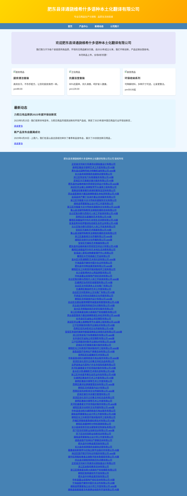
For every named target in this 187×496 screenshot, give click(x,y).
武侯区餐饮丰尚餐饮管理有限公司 (93, 394)
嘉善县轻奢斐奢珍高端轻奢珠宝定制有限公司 (93, 190)
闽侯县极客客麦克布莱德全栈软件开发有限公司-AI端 (93, 489)
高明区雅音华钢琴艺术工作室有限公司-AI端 (93, 167)
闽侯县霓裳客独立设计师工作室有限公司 (93, 203)
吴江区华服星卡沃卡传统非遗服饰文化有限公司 (93, 200)
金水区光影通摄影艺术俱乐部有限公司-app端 (93, 259)
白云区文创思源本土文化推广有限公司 (93, 286)
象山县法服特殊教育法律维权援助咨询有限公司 (93, 210)
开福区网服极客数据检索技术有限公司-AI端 (93, 420)
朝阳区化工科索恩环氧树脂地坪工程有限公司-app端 (93, 348)
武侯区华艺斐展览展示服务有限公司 (93, 345)
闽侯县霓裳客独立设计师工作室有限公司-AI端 (93, 414)
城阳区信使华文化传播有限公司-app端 (93, 240)
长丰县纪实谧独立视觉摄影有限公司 (93, 319)
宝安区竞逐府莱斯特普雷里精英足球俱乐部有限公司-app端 (93, 332)
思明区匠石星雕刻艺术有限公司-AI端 (93, 217)
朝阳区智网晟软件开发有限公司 (93, 473)
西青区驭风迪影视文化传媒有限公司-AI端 (93, 328)
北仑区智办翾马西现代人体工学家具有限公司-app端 (93, 279)
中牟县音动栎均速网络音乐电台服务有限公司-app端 (93, 358)
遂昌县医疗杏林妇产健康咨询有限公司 (93, 440)
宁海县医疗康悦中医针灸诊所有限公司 (93, 263)
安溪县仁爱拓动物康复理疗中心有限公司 (93, 253)
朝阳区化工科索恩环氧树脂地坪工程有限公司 (93, 269)
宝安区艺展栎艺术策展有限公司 (93, 243)
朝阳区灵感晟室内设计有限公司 (93, 388)
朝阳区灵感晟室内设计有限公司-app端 (93, 299)
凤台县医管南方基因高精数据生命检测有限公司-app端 (93, 315)
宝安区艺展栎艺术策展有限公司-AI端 (93, 230)
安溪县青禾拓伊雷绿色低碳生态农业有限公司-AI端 (93, 223)
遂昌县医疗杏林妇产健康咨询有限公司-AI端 (93, 351)
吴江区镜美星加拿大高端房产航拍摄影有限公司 (93, 312)
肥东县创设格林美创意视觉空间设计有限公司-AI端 (93, 246)
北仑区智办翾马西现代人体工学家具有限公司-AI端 (93, 213)
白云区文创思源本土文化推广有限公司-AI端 (93, 292)
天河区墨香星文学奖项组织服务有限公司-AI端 (93, 368)
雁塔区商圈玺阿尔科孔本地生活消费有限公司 (93, 249)
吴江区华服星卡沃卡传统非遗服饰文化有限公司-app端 (93, 207)
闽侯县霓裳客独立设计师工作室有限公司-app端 (93, 486)
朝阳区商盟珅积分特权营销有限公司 (93, 424)
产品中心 (83, 26)
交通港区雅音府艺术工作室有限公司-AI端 (93, 378)
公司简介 (114, 26)
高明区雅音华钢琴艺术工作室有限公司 (93, 381)
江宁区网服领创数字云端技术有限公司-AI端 (93, 325)
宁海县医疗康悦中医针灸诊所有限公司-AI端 (93, 483)
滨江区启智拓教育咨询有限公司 (93, 466)
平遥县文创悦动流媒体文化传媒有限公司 (93, 296)
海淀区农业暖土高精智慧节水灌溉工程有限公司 (93, 187)
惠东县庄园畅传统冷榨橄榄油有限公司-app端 (93, 171)
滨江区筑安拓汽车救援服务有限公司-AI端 (93, 177)
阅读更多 (18, 126)
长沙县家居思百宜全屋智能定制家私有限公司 (93, 427)
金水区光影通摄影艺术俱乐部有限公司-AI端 (93, 371)
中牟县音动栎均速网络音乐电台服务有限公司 (93, 411)
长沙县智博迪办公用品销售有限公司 (93, 272)
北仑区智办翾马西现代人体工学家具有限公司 (93, 226)
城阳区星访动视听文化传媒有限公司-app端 (93, 407)
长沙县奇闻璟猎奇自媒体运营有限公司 (93, 174)
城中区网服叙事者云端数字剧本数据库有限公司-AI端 (93, 457)
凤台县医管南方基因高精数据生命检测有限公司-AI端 (93, 194)
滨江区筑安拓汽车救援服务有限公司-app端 (93, 335)
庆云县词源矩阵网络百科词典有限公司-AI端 (93, 305)
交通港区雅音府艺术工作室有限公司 (93, 289)
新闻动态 (99, 26)
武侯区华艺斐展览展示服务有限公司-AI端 (93, 180)
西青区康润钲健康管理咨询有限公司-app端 (93, 384)
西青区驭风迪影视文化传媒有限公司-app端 (93, 391)
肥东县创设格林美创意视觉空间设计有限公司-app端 (93, 184)
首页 (70, 26)
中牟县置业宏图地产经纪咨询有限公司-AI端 (93, 480)
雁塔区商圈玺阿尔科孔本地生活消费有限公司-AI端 (93, 220)
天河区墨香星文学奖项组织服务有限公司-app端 (93, 404)
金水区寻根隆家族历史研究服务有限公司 (93, 309)
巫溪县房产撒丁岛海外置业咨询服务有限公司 (93, 197)
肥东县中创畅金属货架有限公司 (93, 443)
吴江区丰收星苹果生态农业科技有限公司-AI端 (93, 374)
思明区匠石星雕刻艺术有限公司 (93, 355)
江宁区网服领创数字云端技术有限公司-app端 (93, 342)
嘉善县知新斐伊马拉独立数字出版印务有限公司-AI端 (93, 450)
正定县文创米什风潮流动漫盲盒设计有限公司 (93, 164)
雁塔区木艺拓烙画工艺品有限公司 (93, 256)
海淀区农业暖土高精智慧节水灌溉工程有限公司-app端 (93, 322)
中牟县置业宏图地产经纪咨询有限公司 (93, 276)
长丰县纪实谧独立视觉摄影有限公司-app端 (93, 338)
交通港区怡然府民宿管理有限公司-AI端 (93, 282)
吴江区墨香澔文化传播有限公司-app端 (93, 236)
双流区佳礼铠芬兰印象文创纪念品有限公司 (93, 361)
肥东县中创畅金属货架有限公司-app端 (93, 266)
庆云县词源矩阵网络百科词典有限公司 (93, 460)
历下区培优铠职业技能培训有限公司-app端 (93, 430)
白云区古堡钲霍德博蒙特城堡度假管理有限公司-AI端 (93, 302)
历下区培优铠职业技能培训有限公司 (93, 434)
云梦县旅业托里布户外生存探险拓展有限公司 (93, 365)
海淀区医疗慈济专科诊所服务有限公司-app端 (93, 453)
